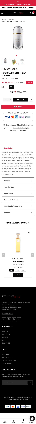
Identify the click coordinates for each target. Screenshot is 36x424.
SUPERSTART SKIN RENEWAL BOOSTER (13, 21)
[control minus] (4, 100)
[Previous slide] (3, 255)
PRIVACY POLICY (7, 363)
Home (4, 19)
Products (11, 19)
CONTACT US (6, 334)
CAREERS (5, 337)
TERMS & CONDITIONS (9, 360)
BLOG (4, 340)
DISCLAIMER (5, 354)
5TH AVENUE (18, 262)
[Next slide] (32, 255)
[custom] (4, 319)
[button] (16, 55)
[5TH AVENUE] (18, 244)
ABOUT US (5, 331)
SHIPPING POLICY (7, 357)
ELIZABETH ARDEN (9, 69)
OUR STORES (6, 343)
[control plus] (11, 100)
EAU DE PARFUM (18, 264)
